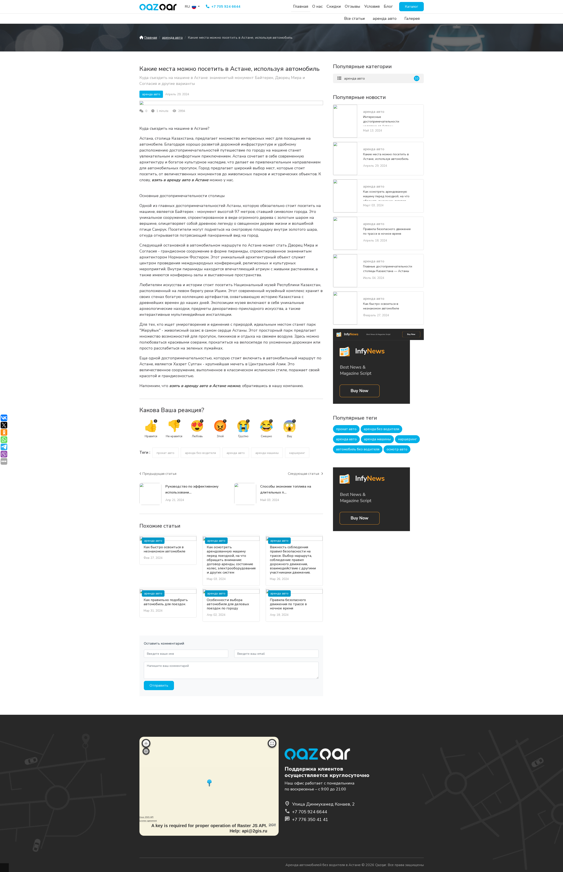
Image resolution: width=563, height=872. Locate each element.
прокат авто (165, 453)
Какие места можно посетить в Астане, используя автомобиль (386, 156)
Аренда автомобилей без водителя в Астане (323, 865)
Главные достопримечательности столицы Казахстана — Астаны (387, 268)
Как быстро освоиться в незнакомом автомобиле (164, 549)
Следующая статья (304, 473)
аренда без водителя (200, 453)
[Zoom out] (146, 751)
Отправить (159, 685)
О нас (317, 6)
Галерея (412, 18)
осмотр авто (397, 449)
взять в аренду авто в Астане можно (204, 385)
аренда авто (385, 18)
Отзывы (352, 6)
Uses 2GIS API (146, 817)
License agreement (148, 821)
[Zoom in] (146, 743)
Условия (372, 6)
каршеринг (297, 453)
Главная (300, 6)
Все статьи (354, 18)
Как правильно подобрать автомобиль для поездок (166, 602)
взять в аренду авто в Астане (180, 180)
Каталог (411, 6)
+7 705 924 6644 (225, 6)
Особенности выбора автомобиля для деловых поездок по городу (228, 604)
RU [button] (188, 6)
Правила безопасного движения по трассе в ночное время (288, 604)
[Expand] (272, 743)
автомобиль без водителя (357, 449)
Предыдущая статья (159, 473)
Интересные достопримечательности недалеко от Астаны (381, 120)
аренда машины (267, 453)
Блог (388, 6)
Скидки (334, 6)
